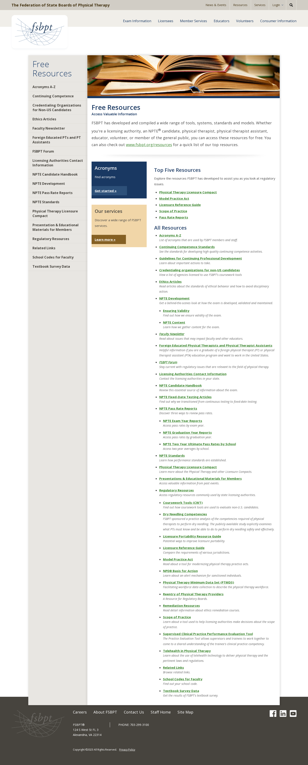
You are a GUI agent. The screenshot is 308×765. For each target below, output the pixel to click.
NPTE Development (48, 183)
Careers (80, 712)
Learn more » (105, 239)
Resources (240, 5)
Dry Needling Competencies (185, 514)
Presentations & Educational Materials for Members (200, 478)
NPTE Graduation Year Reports (187, 432)
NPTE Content (174, 322)
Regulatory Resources (50, 239)
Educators (221, 21)
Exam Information (137, 21)
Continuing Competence (53, 96)
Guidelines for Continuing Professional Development (200, 258)
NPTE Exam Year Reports (182, 421)
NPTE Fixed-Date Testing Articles (185, 397)
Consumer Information (278, 21)
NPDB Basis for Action (180, 571)
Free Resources (52, 68)
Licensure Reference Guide (180, 205)
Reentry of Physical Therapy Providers (193, 594)
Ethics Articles (44, 119)
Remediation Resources (181, 605)
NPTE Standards (45, 202)
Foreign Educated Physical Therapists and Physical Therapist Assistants (215, 345)
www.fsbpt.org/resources (149, 144)
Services (259, 5)
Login (276, 5)
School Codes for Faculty (53, 257)
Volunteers (245, 21)
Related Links (43, 248)
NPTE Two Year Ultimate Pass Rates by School (199, 444)
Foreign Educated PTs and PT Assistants (56, 139)
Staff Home (161, 712)
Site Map (185, 712)
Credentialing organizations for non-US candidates (199, 270)
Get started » (105, 191)
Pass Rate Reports (173, 217)
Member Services (193, 21)
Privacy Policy (127, 749)
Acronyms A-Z (44, 87)
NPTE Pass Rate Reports (52, 192)
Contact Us (134, 712)
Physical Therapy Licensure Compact (55, 213)
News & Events (216, 5)
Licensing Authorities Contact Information (57, 162)
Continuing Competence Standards (187, 247)
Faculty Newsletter (48, 128)
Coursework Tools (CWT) (183, 502)
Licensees (165, 21)
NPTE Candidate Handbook (55, 174)
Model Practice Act (174, 198)
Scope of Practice (173, 211)
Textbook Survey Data (51, 266)
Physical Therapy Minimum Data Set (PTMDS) (198, 582)
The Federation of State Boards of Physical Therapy (61, 5)
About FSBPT (105, 712)
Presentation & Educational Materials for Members (55, 227)
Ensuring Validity (176, 311)
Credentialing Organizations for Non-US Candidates (56, 107)
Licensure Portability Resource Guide (192, 536)
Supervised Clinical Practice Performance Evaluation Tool (208, 634)
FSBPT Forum (43, 151)
